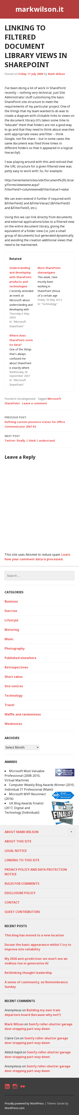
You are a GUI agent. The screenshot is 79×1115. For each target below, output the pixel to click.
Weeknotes (13, 724)
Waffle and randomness (23, 714)
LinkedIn (7, 1089)
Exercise (11, 611)
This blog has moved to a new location (34, 935)
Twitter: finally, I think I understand (30, 438)
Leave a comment (34, 403)
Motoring (12, 630)
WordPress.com (14, 1108)
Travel (9, 705)
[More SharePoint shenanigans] (52, 286)
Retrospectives (16, 667)
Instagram (14, 1089)
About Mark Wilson (22, 832)
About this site (18, 841)
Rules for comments (22, 883)
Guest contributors (22, 912)
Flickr (22, 1089)
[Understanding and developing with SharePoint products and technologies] (23, 297)
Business (11, 601)
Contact (12, 902)
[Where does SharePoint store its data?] (23, 360)
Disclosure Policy (20, 893)
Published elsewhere (20, 658)
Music (9, 639)
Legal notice (16, 851)
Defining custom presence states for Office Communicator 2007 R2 (35, 421)
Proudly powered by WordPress (24, 1103)
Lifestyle (11, 620)
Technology (13, 695)
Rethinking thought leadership (28, 973)
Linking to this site (22, 860)
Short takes (14, 677)
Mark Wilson (56, 74)
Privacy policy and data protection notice (36, 871)
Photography (15, 648)
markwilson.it (39, 9)
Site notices (14, 686)
